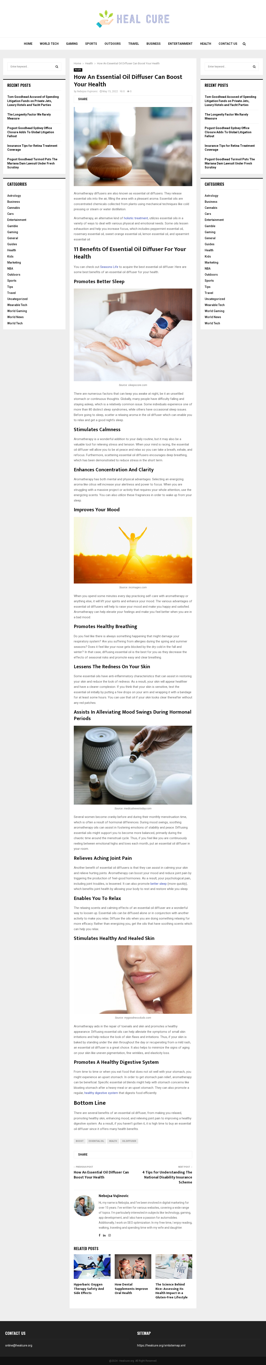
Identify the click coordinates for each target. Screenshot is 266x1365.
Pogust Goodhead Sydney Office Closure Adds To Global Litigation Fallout (30, 132)
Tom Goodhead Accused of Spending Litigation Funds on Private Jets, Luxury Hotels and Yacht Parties (33, 101)
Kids (10, 256)
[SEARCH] (56, 66)
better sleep (158, 884)
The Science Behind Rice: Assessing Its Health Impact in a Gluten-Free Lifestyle (171, 1291)
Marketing (14, 262)
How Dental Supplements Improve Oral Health (131, 1289)
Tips (10, 287)
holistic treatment (136, 218)
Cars (10, 213)
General (12, 238)
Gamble (12, 226)
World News (15, 317)
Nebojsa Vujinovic (87, 91)
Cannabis (13, 207)
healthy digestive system (101, 1093)
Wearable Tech (17, 305)
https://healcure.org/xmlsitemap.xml (161, 1345)
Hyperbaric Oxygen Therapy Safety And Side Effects (89, 1289)
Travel (133, 43)
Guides (12, 244)
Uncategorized (17, 299)
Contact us (228, 43)
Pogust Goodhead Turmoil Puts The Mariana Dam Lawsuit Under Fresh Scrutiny (32, 163)
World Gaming (17, 311)
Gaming (72, 43)
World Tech (49, 43)
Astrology (14, 195)
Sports (91, 43)
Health (205, 43)
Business (154, 43)
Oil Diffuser (129, 1141)
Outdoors (113, 43)
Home (28, 43)
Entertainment (180, 43)
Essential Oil (96, 1141)
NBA (10, 268)
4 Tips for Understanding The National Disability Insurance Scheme (167, 1177)
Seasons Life (109, 267)
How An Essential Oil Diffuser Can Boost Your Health (101, 1175)
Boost (80, 1141)
